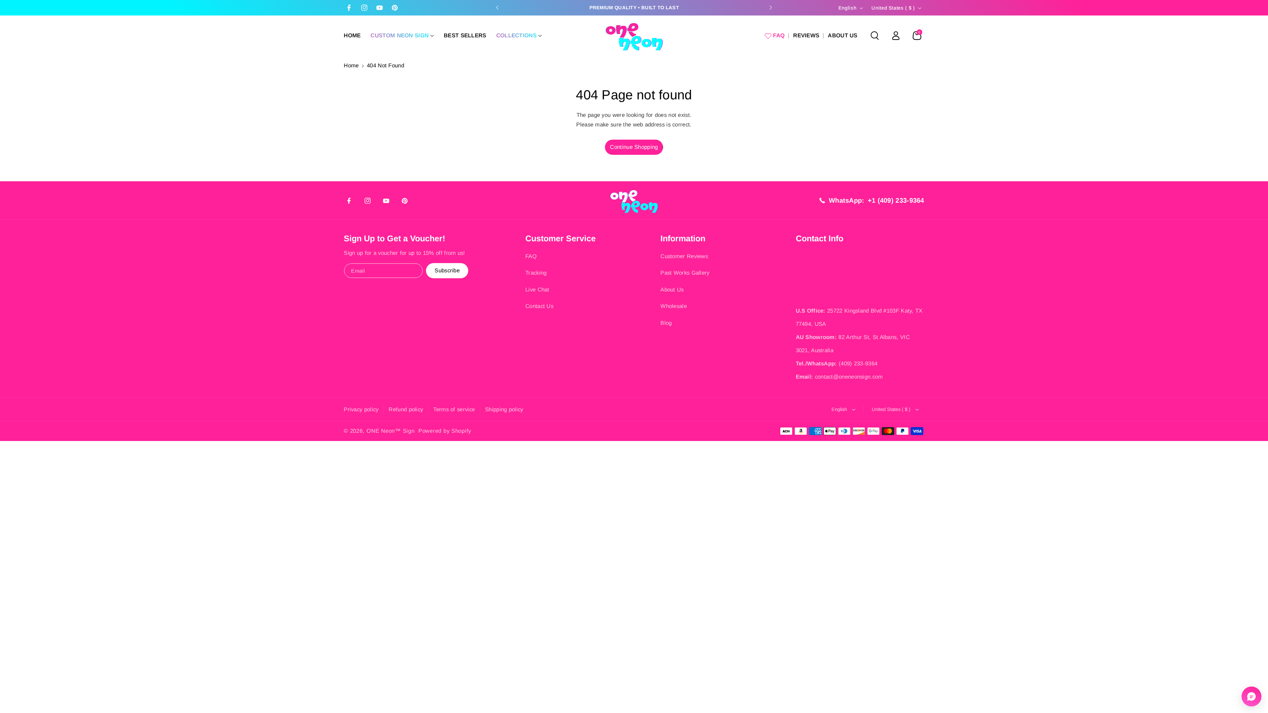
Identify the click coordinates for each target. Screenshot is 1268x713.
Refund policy (406, 409)
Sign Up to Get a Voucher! (394, 238)
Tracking (535, 273)
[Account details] (896, 35)
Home (351, 65)
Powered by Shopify (444, 431)
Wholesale (673, 306)
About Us (672, 290)
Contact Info (819, 238)
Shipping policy (504, 409)
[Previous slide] (497, 7)
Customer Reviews (684, 256)
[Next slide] (770, 7)
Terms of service (454, 409)
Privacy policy (361, 409)
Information (682, 238)
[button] (402, 35)
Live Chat (537, 290)
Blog (666, 323)
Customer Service (560, 238)
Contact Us (539, 306)
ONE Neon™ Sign (390, 431)
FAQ (531, 256)
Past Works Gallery (684, 273)
